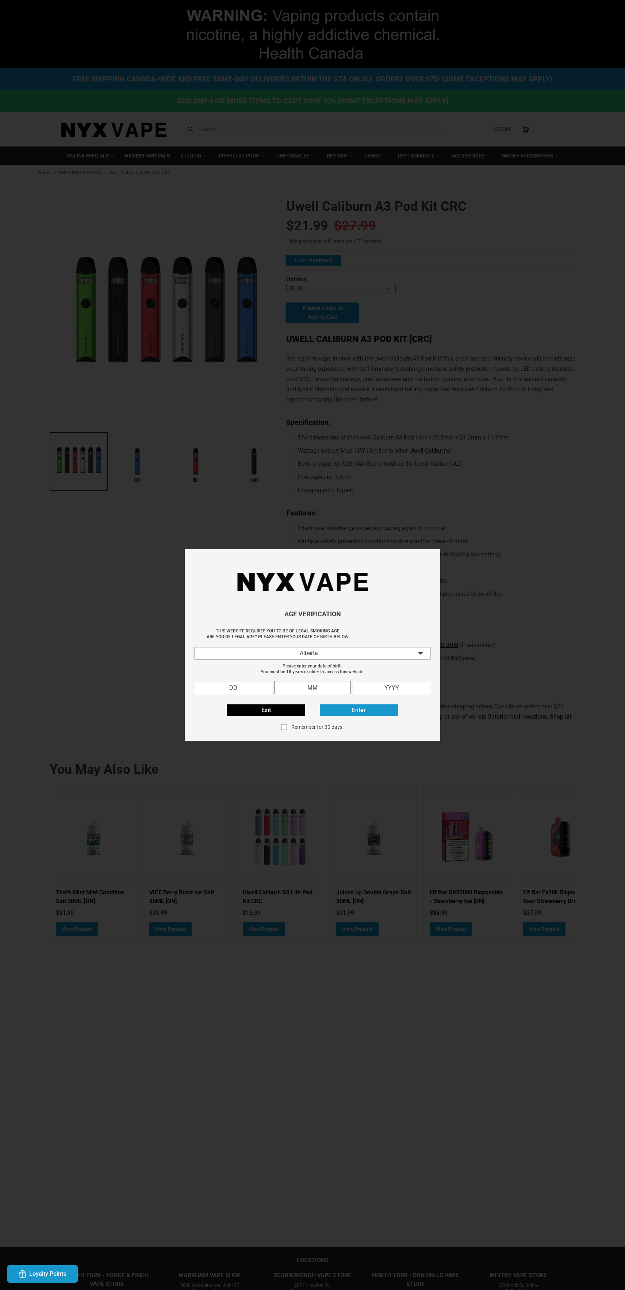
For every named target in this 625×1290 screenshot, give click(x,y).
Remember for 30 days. (317, 727)
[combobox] (312, 653)
